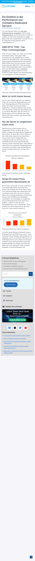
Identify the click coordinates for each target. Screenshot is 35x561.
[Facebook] (9, 328)
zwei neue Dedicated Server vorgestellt (14, 32)
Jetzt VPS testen (11, 284)
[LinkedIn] (20, 328)
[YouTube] (26, 328)
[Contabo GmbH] (8, 6)
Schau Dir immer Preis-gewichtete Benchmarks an (16, 268)
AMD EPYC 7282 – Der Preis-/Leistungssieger (14, 261)
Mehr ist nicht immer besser (10, 263)
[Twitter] (15, 328)
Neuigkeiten (17, 28)
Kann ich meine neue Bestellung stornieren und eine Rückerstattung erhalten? (16, 347)
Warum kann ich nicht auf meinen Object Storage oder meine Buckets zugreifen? (18, 351)
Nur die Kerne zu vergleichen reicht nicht (13, 266)
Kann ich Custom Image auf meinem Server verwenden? (17, 335)
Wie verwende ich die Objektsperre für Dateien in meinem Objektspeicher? (17, 342)
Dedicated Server (7, 35)
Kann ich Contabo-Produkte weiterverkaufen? (15, 338)
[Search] (31, 274)
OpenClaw (24, 1)
